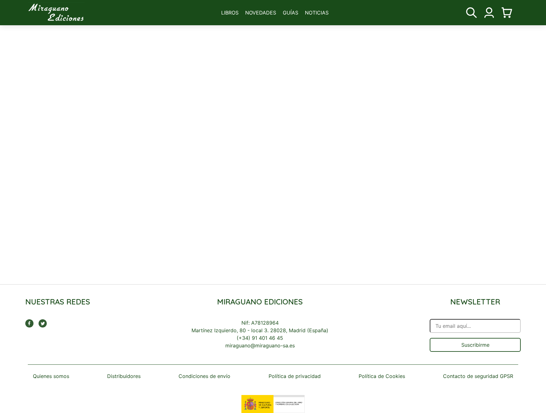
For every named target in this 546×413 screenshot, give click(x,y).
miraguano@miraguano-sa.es (260, 345)
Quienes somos (51, 376)
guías (290, 12)
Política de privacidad (295, 376)
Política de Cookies (382, 376)
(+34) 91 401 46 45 (260, 338)
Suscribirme (475, 345)
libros (230, 12)
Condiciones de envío (204, 376)
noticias (317, 12)
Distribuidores (124, 376)
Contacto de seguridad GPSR (478, 376)
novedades (260, 12)
